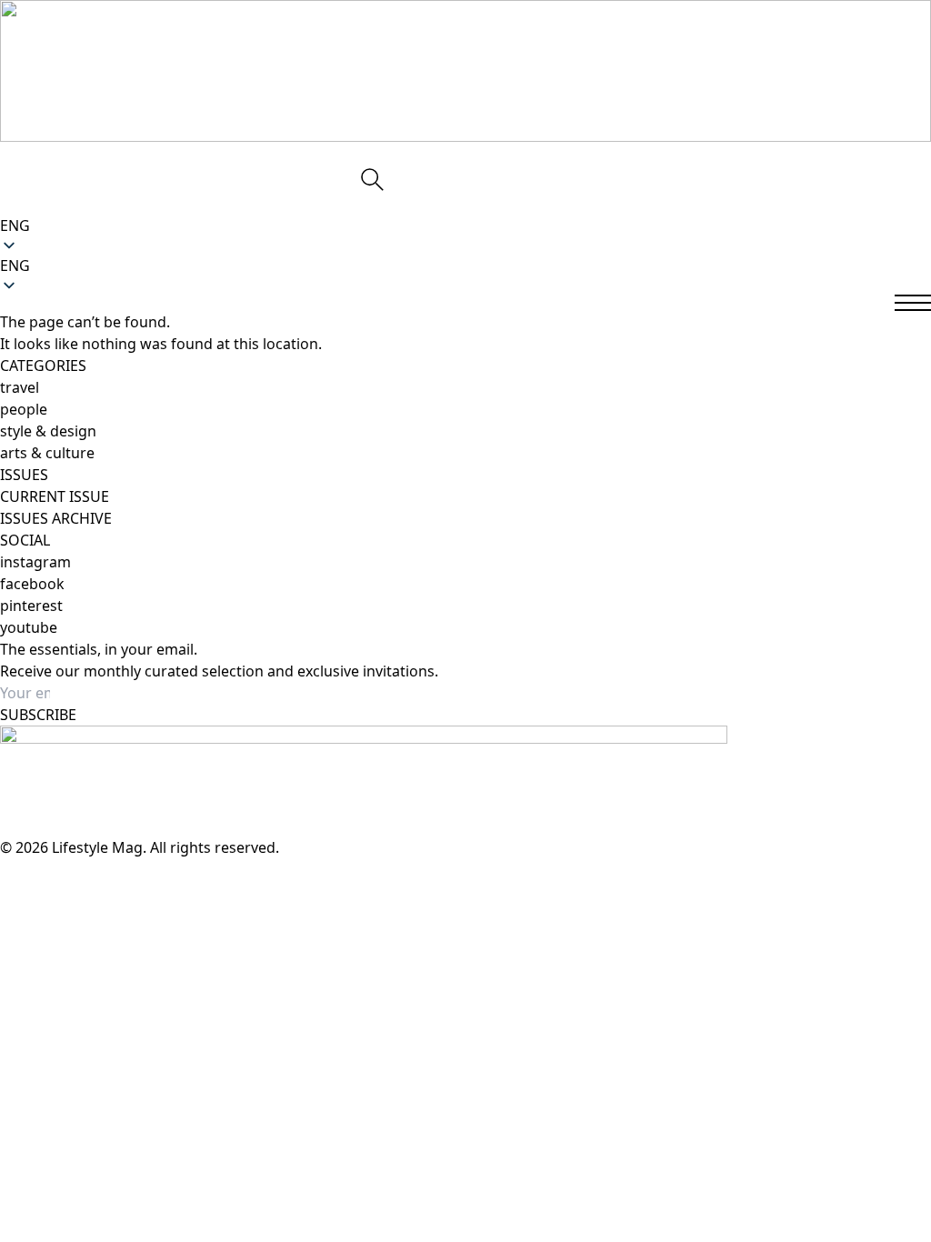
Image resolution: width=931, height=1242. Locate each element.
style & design (48, 431)
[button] (465, 265)
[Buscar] (371, 178)
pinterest (31, 606)
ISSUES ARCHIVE (56, 518)
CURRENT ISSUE (54, 496)
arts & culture (47, 453)
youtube (28, 627)
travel (19, 387)
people (23, 409)
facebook (32, 584)
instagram (35, 562)
